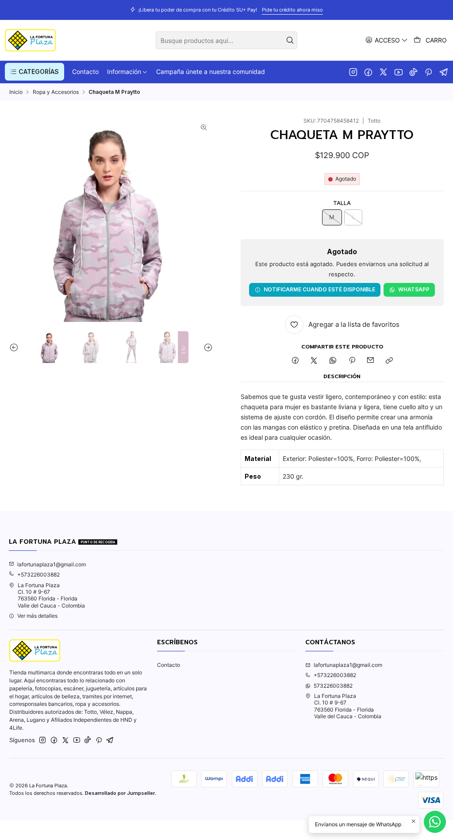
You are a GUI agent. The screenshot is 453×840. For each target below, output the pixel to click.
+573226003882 (38, 574)
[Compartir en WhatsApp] (333, 361)
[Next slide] (206, 347)
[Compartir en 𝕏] (314, 361)
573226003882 (333, 685)
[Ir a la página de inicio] (30, 40)
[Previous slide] (16, 347)
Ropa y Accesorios (56, 92)
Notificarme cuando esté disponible (319, 289)
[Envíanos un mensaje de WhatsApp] (435, 822)
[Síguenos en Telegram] (444, 72)
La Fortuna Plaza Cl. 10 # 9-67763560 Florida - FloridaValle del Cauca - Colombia (51, 595)
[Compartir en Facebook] (295, 361)
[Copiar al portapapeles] (389, 361)
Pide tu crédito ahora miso (292, 10)
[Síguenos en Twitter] (383, 72)
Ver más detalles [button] (37, 615)
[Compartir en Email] (370, 361)
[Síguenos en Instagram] (353, 72)
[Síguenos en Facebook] (368, 72)
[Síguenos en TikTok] (413, 72)
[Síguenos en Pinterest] (428, 72)
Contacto (168, 665)
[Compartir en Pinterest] (351, 361)
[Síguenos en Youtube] (398, 72)
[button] (34, 72)
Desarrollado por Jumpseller (120, 793)
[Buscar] (289, 40)
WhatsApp (414, 289)
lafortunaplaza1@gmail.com (51, 564)
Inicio (16, 92)
